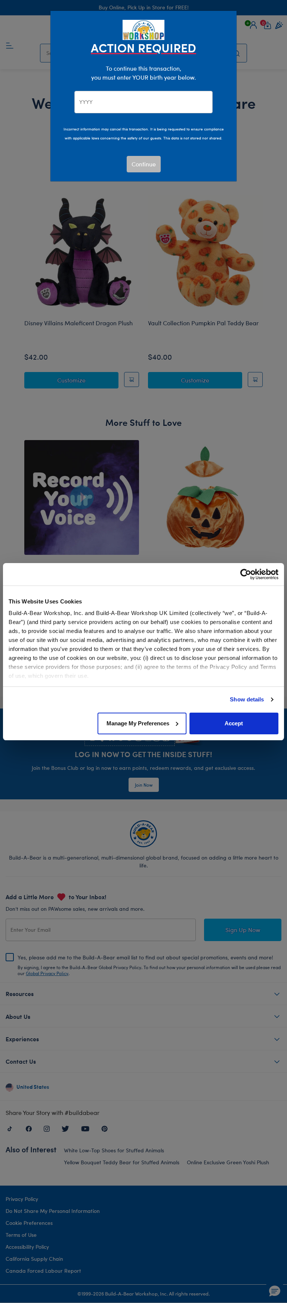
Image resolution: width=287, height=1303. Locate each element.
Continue (144, 164)
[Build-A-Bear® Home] (143, 29)
